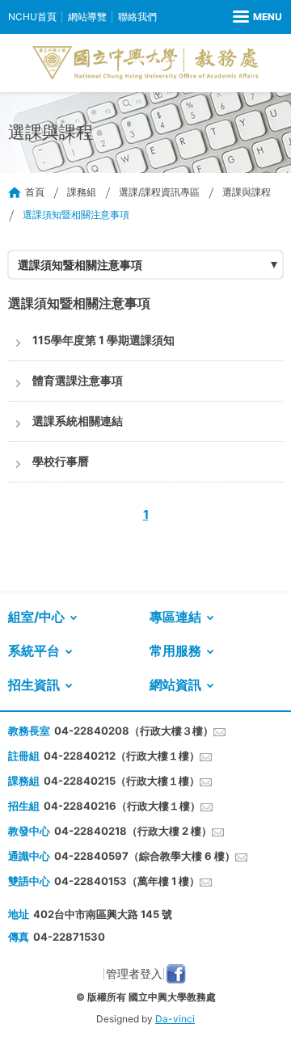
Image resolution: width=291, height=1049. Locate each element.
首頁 (34, 192)
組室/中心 (36, 617)
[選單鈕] (257, 17)
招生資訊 (34, 684)
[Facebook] (176, 974)
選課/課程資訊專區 (159, 192)
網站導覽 (87, 17)
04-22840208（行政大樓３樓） (133, 730)
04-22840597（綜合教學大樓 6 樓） (144, 855)
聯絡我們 (137, 17)
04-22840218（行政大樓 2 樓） (133, 830)
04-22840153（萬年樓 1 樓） (127, 880)
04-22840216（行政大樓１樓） (122, 805)
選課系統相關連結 (77, 421)
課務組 (81, 192)
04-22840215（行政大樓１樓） (122, 780)
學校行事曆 (60, 461)
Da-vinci (175, 1019)
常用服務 (175, 650)
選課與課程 (246, 192)
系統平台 (34, 650)
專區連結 (175, 617)
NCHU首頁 (32, 17)
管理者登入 (134, 973)
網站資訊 (175, 684)
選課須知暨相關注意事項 (80, 265)
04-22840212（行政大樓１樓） (122, 755)
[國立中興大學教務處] (145, 63)
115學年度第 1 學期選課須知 (103, 340)
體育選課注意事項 (77, 380)
